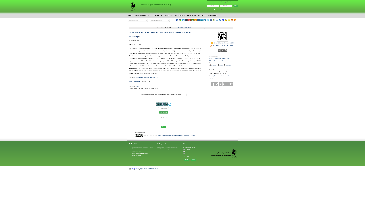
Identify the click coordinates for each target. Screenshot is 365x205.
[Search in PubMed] (139, 37)
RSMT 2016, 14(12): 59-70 (184, 27)
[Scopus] (201, 20)
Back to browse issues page (199, 27)
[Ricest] (226, 20)
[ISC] (229, 20)
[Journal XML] (232, 20)
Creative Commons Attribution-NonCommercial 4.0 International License (176, 135)
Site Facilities (212, 15)
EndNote (218, 58)
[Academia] (186, 20)
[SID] (223, 20)
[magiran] (214, 20)
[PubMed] (198, 20)
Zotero (221, 65)
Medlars (224, 58)
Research (138, 86)
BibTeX (211, 58)
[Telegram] (183, 20)
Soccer (149, 77)
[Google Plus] (228, 84)
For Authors (169, 15)
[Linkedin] (205, 20)
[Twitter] (208, 20)
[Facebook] (211, 20)
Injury (145, 77)
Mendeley (214, 65)
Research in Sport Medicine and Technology (149, 168)
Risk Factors (154, 77)
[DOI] (195, 20)
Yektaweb (143, 169)
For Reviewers (180, 15)
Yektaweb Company (136, 155)
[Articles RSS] (235, 20)
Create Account (221, 9)
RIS (215, 58)
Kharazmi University (136, 151)
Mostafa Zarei (132, 36)
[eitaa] (231, 84)
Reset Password (230, 9)
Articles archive (156, 15)
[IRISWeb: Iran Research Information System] (217, 20)
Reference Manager (214, 60)
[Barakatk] (220, 20)
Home (130, 15)
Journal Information (142, 15)
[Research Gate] (180, 20)
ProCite (229, 58)
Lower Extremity (138, 77)
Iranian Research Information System (140, 153)
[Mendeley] (189, 20)
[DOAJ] (192, 20)
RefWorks (222, 60)
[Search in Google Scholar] (137, 37)
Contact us (202, 15)
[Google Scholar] (177, 20)
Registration (191, 15)
